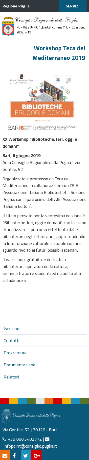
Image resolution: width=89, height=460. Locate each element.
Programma (15, 352)
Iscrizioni (12, 328)
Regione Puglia (16, 6)
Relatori (11, 377)
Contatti (11, 340)
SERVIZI (72, 6)
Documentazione (19, 364)
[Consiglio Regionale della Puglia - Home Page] (8, 26)
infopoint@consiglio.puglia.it (30, 446)
